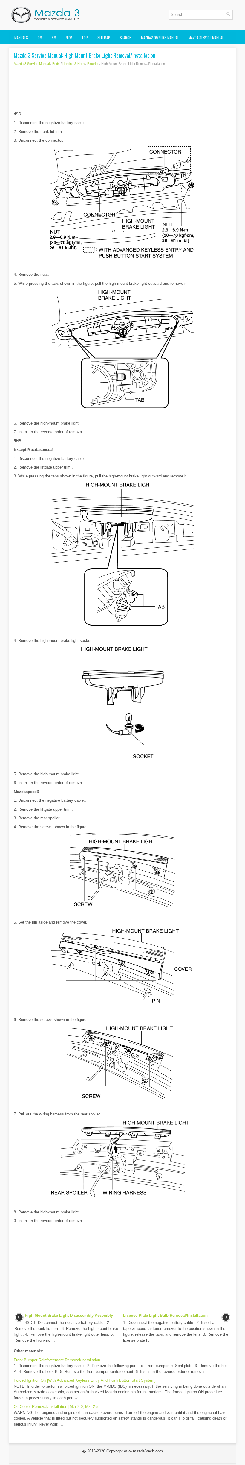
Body (56, 63)
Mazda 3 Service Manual (32, 63)
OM (40, 37)
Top (85, 37)
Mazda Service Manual (206, 37)
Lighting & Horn (73, 63)
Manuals (21, 37)
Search (125, 37)
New (69, 37)
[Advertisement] (122, 90)
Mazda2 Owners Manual (160, 37)
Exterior (93, 63)
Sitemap (103, 37)
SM (54, 37)
